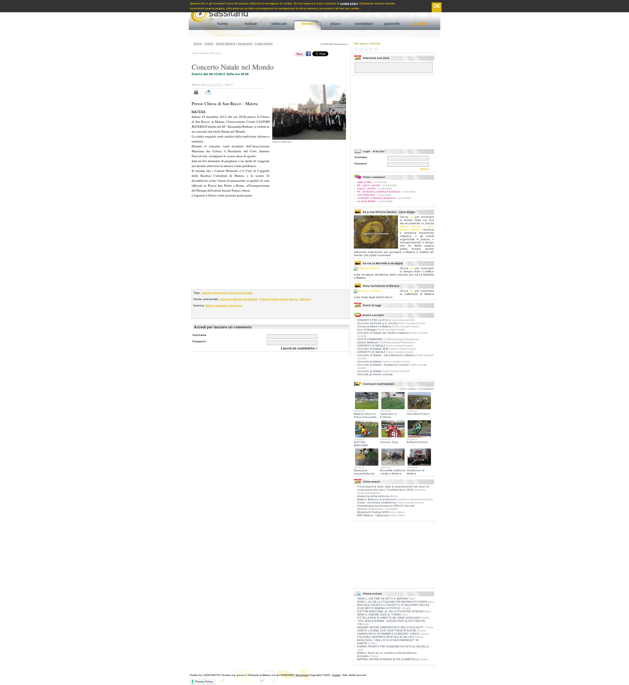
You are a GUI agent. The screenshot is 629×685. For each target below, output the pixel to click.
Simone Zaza (389, 442)
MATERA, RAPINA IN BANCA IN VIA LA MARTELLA (388, 659)
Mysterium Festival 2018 (372, 512)
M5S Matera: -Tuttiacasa (373, 515)
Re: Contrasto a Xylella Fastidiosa (378, 191)
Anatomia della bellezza (373, 496)
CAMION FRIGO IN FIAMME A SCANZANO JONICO (388, 633)
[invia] (213, 95)
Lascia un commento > (299, 348)
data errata (364, 182)
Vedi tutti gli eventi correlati (375, 374)
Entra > (426, 169)
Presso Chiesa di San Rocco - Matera (285, 299)
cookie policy (349, 3)
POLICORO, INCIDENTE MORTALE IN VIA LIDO (385, 637)
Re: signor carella (369, 185)
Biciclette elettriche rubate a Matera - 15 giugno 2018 (393, 473)
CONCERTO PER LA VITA (372, 320)
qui (412, 217)
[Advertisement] (309, 174)
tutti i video (406, 389)
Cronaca (429, 627)
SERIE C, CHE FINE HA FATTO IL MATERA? (383, 598)
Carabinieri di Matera (415, 472)
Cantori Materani (368, 342)
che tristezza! (366, 194)
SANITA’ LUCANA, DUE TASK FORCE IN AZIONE (386, 630)
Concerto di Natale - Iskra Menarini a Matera (386, 355)
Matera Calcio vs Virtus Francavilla (365, 415)
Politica (425, 617)
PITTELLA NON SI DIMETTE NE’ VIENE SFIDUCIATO (389, 617)
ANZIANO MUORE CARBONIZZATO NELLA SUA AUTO (390, 627)
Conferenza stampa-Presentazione (401, 339)
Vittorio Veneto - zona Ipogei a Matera (417, 228)
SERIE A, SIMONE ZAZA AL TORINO (379, 614)
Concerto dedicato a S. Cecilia (377, 323)
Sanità (365, 624)
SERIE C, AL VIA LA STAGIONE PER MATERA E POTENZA (392, 601)
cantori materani (213, 292)
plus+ (335, 24)
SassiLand (302, 675)
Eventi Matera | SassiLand (234, 43)
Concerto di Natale (369, 361)
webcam (279, 24)
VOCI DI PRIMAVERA (370, 339)
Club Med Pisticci (418, 414)
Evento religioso (397, 512)
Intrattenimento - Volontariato (382, 509)
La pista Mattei (366, 201)
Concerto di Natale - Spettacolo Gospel (383, 364)
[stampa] (198, 95)
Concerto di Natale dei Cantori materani (383, 333)
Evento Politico (397, 515)
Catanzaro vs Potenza (388, 415)
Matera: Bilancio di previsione (376, 499)
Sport (412, 598)
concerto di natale (239, 292)
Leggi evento (264, 43)
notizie (251, 24)
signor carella (366, 188)
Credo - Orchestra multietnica (376, 502)
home (222, 24)
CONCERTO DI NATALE (371, 345)
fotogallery (425, 389)
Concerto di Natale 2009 (373, 348)
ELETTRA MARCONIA (361, 444)
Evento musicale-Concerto (223, 305)
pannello (392, 24)
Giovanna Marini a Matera (374, 326)
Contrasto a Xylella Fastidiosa (376, 198)
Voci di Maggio (367, 329)
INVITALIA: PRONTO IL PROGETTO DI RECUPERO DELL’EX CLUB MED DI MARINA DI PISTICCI (393, 606)
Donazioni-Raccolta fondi (401, 320)
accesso (420, 24)
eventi (307, 24)
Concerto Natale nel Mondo (238, 299)
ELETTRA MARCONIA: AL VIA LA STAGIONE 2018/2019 (391, 611)
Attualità (406, 608)
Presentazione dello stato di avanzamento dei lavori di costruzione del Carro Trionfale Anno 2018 (393, 488)
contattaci (364, 24)
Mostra (393, 496)
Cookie (336, 675)
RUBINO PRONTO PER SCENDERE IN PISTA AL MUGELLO (393, 646)
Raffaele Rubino (417, 442)
